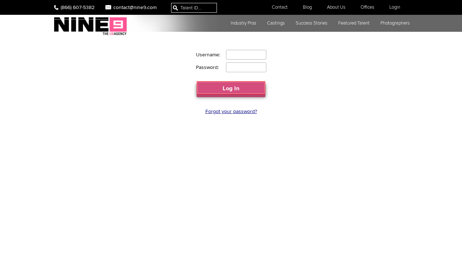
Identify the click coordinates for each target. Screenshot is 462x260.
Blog (307, 7)
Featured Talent (354, 23)
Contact (280, 7)
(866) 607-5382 (78, 7)
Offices (367, 7)
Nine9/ (90, 26)
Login (394, 7)
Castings (276, 23)
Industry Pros (243, 23)
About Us (336, 7)
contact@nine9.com (135, 7)
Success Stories (311, 23)
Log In (231, 88)
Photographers (395, 23)
